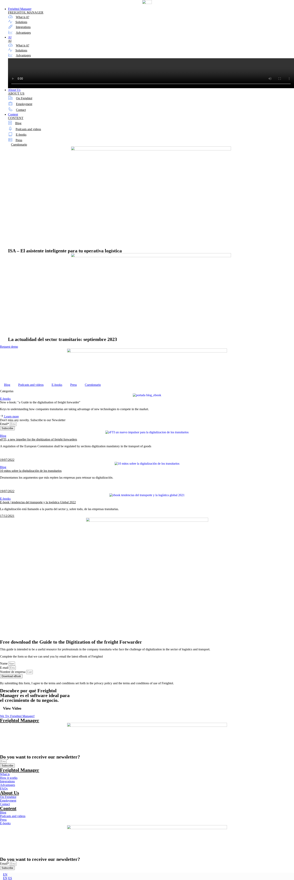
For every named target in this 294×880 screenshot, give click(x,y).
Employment (24, 104)
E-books (21, 134)
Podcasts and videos (28, 129)
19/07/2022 (7, 459)
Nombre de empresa (13, 672)
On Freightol (24, 98)
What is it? (22, 17)
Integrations (23, 27)
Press (19, 140)
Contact (21, 110)
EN (5, 874)
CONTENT (15, 118)
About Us (9, 792)
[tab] (147, 391)
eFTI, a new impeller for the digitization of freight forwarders (38, 439)
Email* (5, 424)
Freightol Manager (19, 720)
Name (4, 663)
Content (8, 808)
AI (9, 40)
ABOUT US (16, 93)
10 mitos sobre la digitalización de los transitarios (31, 470)
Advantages (23, 32)
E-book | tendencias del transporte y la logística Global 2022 (38, 502)
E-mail (4, 667)
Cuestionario (19, 144)
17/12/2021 (7, 516)
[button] (147, 453)
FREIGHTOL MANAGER (25, 12)
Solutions (21, 22)
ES (10, 878)
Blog (18, 123)
